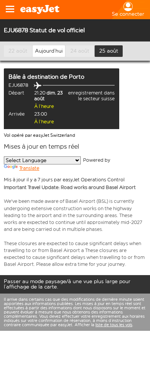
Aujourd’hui (49, 51)
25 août (108, 51)
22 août (17, 51)
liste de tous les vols (113, 324)
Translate (29, 168)
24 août (79, 51)
